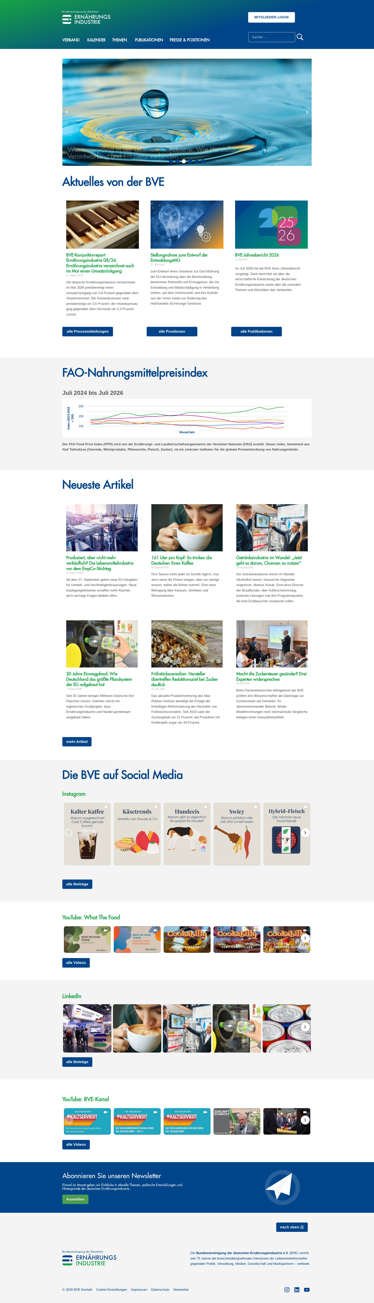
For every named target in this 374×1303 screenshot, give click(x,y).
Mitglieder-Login (271, 17)
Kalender (96, 40)
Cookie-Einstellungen (111, 1290)
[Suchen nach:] (271, 37)
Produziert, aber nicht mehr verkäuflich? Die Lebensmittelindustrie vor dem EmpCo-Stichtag (99, 563)
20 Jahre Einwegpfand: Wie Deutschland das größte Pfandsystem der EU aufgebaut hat (99, 679)
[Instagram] (287, 1288)
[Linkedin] (297, 1288)
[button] (66, 112)
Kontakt (86, 1290)
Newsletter (181, 1290)
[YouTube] (307, 1288)
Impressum (139, 1290)
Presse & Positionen (190, 40)
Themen (119, 40)
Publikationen (149, 40)
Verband (70, 40)
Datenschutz (160, 1290)
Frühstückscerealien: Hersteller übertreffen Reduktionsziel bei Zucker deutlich (184, 679)
